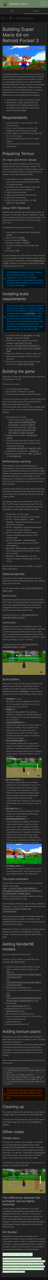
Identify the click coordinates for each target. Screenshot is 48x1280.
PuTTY (21, 266)
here (4, 1249)
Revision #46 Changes (24, 18)
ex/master (18, 410)
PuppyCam (34, 785)
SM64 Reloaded (39, 1060)
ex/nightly (32, 399)
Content (36, 11)
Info (11, 11)
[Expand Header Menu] (43, 4)
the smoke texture (19, 816)
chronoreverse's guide (28, 74)
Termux (9, 128)
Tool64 (9, 144)
